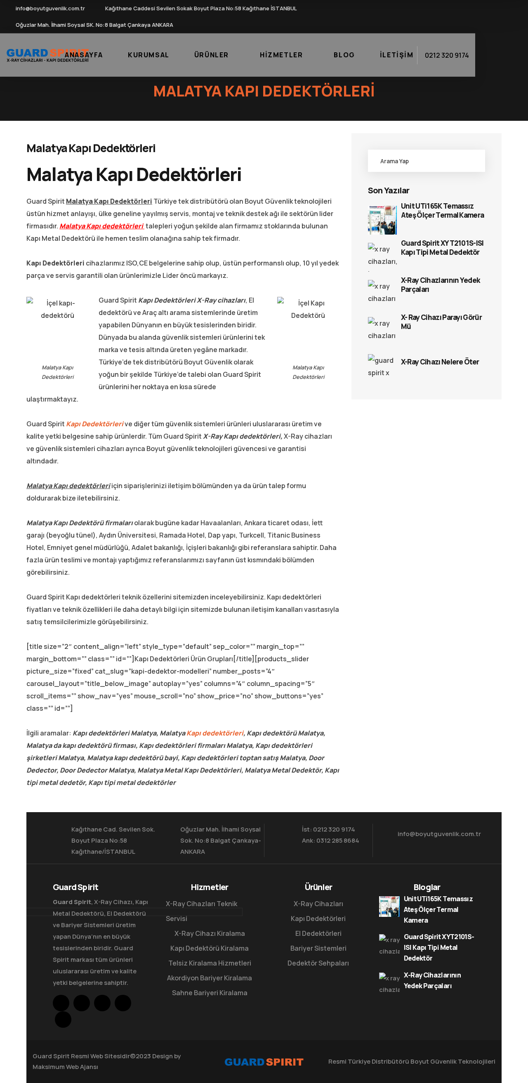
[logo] (47, 54)
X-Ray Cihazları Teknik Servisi (201, 911)
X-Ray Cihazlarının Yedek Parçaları (440, 285)
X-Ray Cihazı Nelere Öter (440, 361)
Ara (470, 161)
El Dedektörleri (318, 933)
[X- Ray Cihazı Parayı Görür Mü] (382, 331)
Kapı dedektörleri (214, 733)
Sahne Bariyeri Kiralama (210, 992)
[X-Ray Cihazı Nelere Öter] (382, 368)
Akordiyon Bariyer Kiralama (209, 977)
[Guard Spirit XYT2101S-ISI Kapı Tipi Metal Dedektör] (382, 257)
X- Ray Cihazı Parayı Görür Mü (441, 322)
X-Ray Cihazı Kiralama (209, 933)
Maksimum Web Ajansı (65, 1066)
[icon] (415, 10)
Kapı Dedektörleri (94, 423)
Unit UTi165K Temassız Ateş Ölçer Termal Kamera (442, 211)
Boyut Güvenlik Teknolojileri (452, 1061)
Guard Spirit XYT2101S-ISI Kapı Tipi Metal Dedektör (442, 248)
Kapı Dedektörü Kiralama (209, 948)
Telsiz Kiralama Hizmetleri (209, 963)
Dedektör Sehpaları (318, 963)
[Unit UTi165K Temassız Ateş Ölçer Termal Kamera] (382, 220)
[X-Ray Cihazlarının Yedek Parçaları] (382, 294)
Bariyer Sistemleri (318, 948)
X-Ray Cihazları (318, 903)
